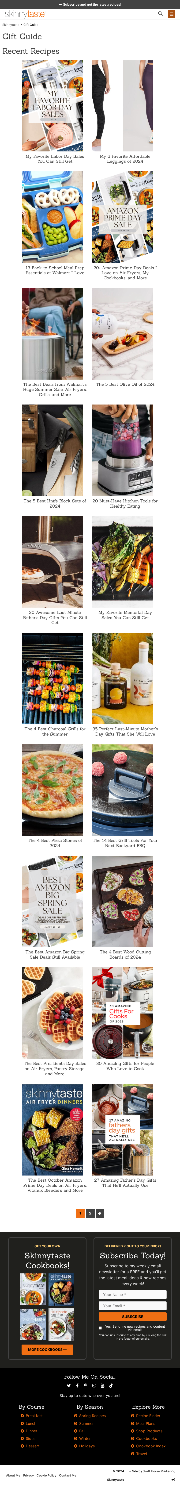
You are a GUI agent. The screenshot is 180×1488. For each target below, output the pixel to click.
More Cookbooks (45, 1349)
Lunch (31, 1423)
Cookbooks (146, 1438)
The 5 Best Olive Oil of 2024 (125, 384)
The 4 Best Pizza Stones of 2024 (55, 843)
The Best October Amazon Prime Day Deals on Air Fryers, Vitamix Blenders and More (55, 1185)
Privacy (28, 1475)
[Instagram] (94, 1385)
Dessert (33, 1446)
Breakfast (34, 1415)
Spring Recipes (92, 1415)
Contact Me (67, 1475)
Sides (30, 1438)
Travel (141, 1453)
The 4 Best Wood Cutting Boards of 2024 (125, 954)
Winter (85, 1438)
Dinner (31, 1431)
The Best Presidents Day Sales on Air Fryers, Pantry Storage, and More (55, 1068)
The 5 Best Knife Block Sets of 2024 (54, 503)
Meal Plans (145, 1423)
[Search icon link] (160, 15)
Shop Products (149, 1431)
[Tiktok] (111, 1385)
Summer (86, 1423)
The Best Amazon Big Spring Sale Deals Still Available (55, 954)
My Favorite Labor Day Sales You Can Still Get (55, 159)
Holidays (87, 1446)
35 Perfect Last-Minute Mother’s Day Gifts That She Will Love (125, 731)
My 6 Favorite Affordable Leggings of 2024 (125, 159)
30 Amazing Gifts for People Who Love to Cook (125, 1066)
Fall (82, 1431)
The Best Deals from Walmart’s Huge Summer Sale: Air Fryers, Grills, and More (55, 389)
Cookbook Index (151, 1446)
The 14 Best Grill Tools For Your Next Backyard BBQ (125, 843)
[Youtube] (102, 1385)
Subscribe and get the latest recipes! (91, 4)
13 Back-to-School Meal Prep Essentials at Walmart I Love (55, 270)
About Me (13, 1475)
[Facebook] (77, 1385)
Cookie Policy (46, 1475)
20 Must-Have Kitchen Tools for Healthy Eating (125, 503)
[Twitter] (69, 1385)
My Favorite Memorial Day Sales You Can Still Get (125, 615)
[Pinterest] (86, 1385)
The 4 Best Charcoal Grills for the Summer (55, 731)
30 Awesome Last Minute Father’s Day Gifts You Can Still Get (55, 617)
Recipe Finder (148, 1415)
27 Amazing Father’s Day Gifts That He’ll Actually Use (125, 1182)
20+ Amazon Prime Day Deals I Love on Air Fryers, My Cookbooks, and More (125, 273)
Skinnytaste (10, 25)
